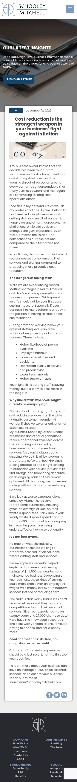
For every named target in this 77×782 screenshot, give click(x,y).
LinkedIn (56, 776)
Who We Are (20, 743)
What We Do (20, 747)
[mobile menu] (70, 9)
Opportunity (21, 768)
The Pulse (56, 747)
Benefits (20, 776)
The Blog (56, 743)
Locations (20, 751)
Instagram (56, 768)
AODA (20, 759)
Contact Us (21, 755)
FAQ (20, 772)
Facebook (56, 772)
